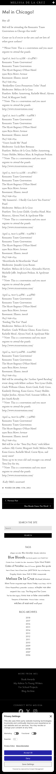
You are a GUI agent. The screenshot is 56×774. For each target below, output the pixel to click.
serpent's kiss (15, 591)
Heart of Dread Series (21, 570)
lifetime (24, 574)
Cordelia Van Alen (20, 562)
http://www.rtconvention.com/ (17, 109)
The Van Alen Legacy (14, 596)
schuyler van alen (43, 587)
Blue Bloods (16, 557)
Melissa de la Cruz (28, 2)
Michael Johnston (42, 579)
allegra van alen (15, 553)
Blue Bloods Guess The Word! (36, 506)
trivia (23, 595)
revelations (31, 587)
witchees (41, 599)
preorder (23, 587)
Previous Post (12, 501)
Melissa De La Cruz (20, 578)
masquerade (41, 574)
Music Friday (32, 583)
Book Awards (28, 679)
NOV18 (49, 583)
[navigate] (53, 3)
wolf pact (38, 603)
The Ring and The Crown (36, 591)
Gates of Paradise (14, 565)
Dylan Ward (39, 562)
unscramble (43, 595)
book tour (44, 558)
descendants (30, 562)
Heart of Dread (10, 570)
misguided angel (20, 583)
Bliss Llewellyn (27, 553)
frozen (47, 562)
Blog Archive (28, 691)
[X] (28, 711)
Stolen (23, 592)
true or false (32, 595)
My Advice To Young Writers (28, 683)
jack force (32, 570)
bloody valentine (40, 553)
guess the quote (43, 566)
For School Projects (28, 687)
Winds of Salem (33, 599)
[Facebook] (21, 711)
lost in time (32, 574)
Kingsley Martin (16, 574)
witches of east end (23, 603)
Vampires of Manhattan (20, 599)
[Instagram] (35, 711)
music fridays (42, 583)
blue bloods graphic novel (33, 558)
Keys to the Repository (44, 570)
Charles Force (10, 562)
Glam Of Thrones (29, 566)
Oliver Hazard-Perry (12, 587)
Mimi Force (10, 583)
